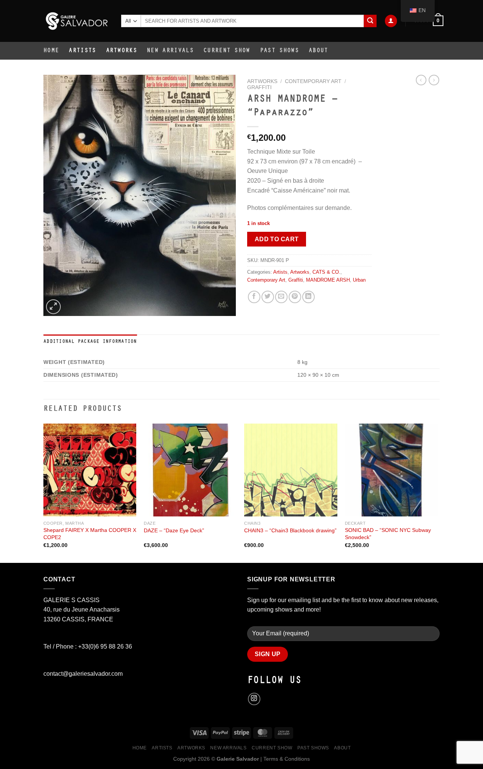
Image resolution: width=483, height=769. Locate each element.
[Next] (437, 492)
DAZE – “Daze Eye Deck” (174, 530)
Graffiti (259, 87)
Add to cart (277, 239)
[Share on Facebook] (254, 297)
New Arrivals (170, 51)
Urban (359, 280)
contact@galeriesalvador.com (83, 673)
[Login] (391, 21)
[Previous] (43, 492)
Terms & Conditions (286, 759)
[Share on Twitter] (267, 297)
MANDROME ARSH (328, 280)
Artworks (121, 51)
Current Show (226, 51)
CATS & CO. (326, 272)
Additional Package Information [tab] (90, 341)
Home (51, 51)
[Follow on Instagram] (254, 699)
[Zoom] (53, 306)
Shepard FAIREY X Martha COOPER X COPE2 (89, 533)
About (318, 51)
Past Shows (279, 51)
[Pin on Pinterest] (295, 297)
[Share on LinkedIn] (308, 297)
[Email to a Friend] (281, 297)
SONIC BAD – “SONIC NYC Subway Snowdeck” (388, 533)
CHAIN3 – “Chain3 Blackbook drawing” (290, 530)
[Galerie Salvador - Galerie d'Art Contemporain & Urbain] (76, 21)
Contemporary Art (313, 81)
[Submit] (370, 21)
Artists (82, 51)
